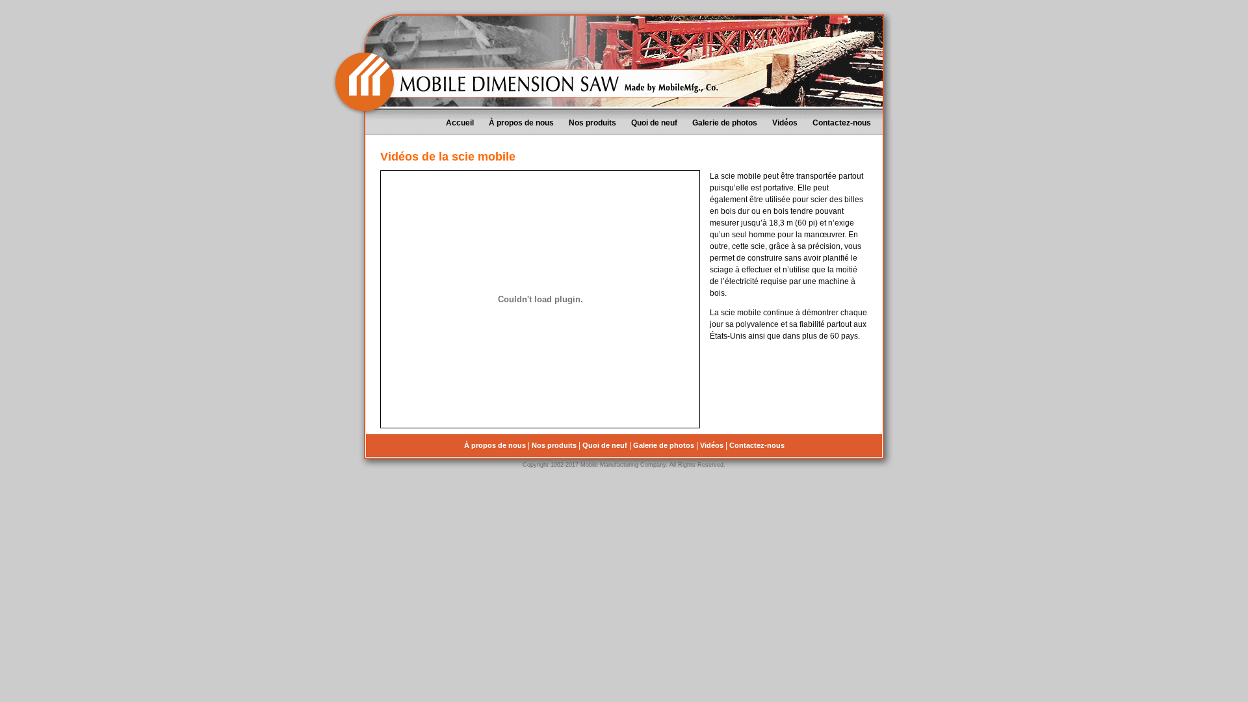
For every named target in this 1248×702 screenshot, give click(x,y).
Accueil (460, 122)
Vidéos (785, 122)
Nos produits (592, 122)
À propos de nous (521, 122)
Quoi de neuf (654, 122)
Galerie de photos (724, 122)
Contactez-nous (841, 122)
